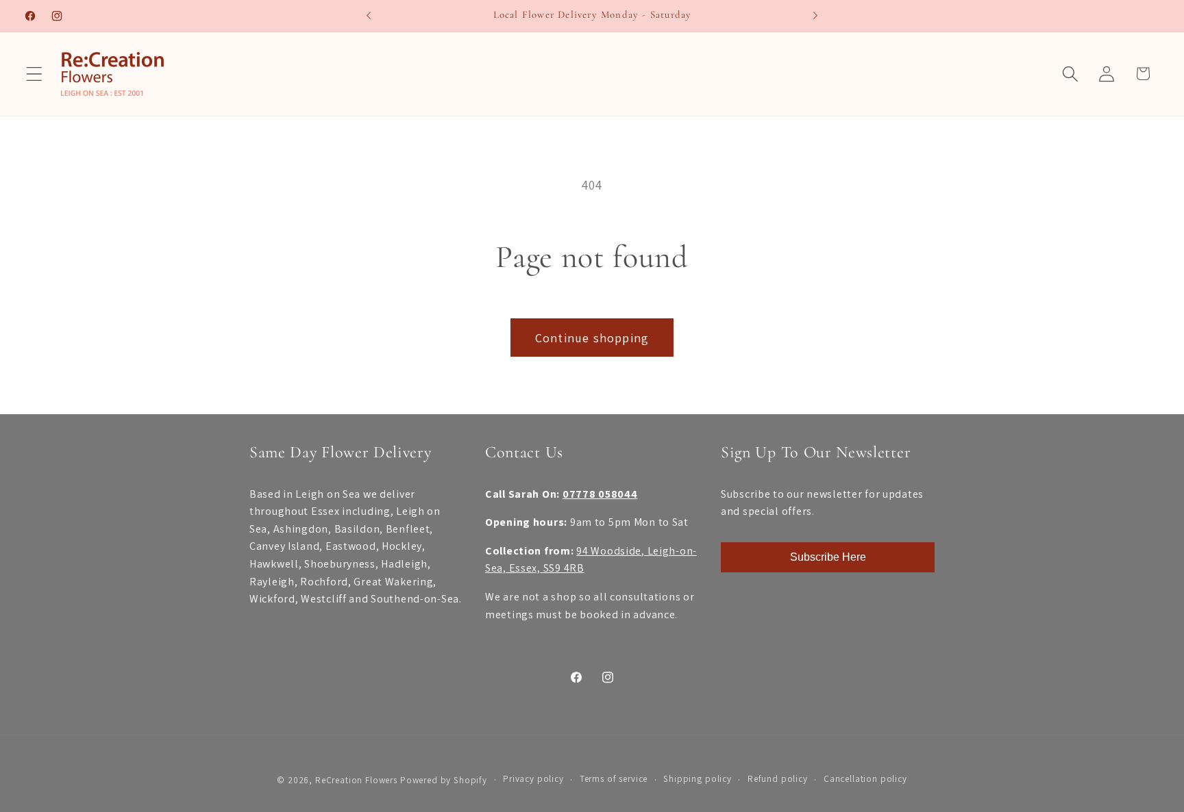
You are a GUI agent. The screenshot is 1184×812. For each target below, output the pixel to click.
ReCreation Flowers (356, 780)
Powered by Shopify (443, 780)
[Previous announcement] (369, 15)
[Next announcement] (815, 15)
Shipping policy (697, 779)
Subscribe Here (828, 557)
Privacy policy (533, 779)
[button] (34, 73)
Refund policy (778, 779)
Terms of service (614, 779)
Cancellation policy (865, 779)
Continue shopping (592, 338)
